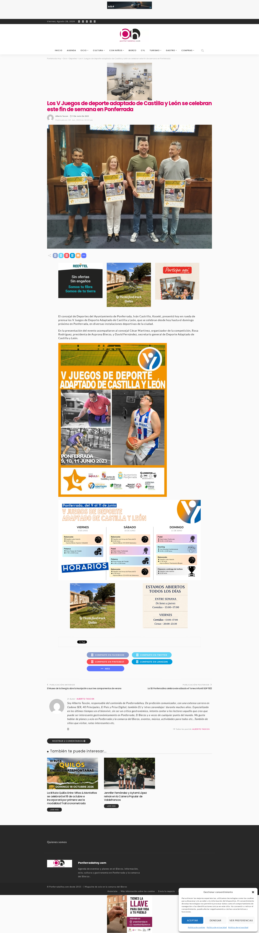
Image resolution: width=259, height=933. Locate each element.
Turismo (155, 50)
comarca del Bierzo (117, 887)
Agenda (71, 50)
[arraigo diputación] (129, 913)
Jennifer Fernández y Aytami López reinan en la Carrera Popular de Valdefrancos (125, 796)
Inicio (58, 50)
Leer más (54, 810)
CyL (143, 50)
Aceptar (192, 920)
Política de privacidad (217, 927)
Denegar (215, 920)
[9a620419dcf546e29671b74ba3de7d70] (129, 284)
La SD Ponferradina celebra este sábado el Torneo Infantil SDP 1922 (180, 688)
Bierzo (132, 50)
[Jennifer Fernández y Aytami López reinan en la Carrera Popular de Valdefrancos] (129, 773)
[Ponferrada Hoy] (59, 863)
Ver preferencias (241, 920)
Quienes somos (57, 842)
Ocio (83, 50)
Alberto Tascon (61, 116)
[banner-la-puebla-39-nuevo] (129, 81)
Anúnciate (112, 891)
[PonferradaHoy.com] (129, 35)
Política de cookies (196, 927)
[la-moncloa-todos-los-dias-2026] (165, 605)
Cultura (98, 50)
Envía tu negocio (166, 891)
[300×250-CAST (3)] (177, 280)
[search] (203, 50)
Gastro (170, 50)
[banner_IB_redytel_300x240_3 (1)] (80, 280)
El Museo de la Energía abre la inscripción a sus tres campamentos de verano (84, 688)
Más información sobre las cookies (138, 891)
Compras (186, 50)
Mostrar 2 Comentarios (67, 741)
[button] (253, 892)
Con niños (115, 50)
